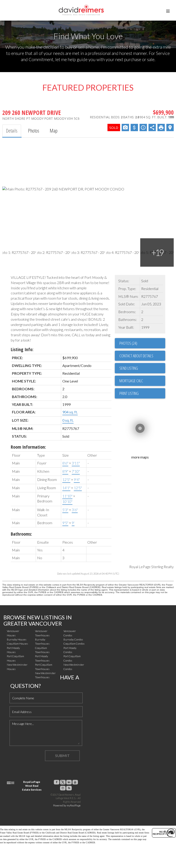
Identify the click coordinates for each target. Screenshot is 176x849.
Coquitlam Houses (17, 643)
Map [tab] (54, 130)
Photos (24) (128, 343)
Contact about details (136, 355)
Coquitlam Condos (74, 643)
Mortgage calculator (142, 380)
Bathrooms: (21, 534)
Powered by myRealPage (67, 805)
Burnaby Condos (73, 639)
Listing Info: (22, 349)
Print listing (129, 393)
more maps (140, 457)
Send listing (128, 368)
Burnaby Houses (16, 639)
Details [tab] (11, 130)
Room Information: (28, 447)
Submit (62, 755)
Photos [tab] (33, 130)
